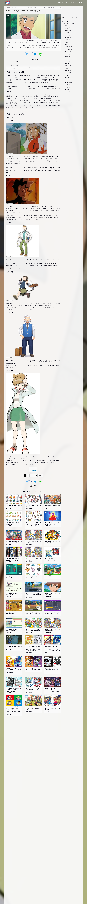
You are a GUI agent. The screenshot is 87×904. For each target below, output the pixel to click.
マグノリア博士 (69, 51)
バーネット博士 (69, 70)
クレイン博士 (68, 66)
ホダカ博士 (68, 89)
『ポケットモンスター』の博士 (12, 65)
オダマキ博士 (68, 35)
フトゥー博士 (68, 61)
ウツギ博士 (68, 34)
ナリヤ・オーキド (69, 49)
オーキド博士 (12, 68)
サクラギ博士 (68, 87)
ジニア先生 (68, 58)
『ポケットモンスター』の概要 (12, 61)
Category (59, 3)
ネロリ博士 (68, 79)
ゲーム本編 (11, 66)
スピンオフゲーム (68, 65)
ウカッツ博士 (68, 54)
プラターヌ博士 (69, 46)
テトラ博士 (68, 68)
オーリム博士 (68, 60)
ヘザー (67, 63)
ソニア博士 (68, 53)
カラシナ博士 (68, 86)
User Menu (67, 3)
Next (40, 475)
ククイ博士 (68, 47)
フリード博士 (68, 91)
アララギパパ (68, 42)
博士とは (10, 63)
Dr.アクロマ (68, 44)
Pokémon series (66, 15)
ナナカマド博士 (69, 37)
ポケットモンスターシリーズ (68, 17)
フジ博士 (67, 32)
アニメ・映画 (67, 80)
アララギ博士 (68, 39)
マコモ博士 (68, 40)
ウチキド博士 (68, 84)
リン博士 (67, 77)
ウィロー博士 (68, 72)
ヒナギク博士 (68, 73)
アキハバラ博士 (69, 82)
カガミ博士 (68, 75)
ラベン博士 (68, 56)
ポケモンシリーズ (78, 17)
